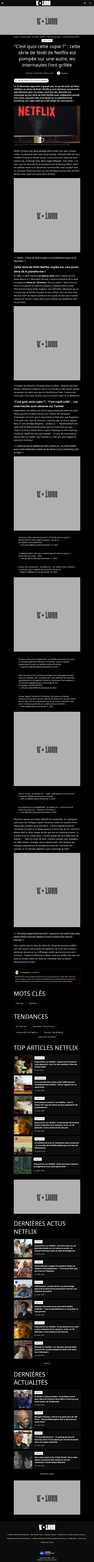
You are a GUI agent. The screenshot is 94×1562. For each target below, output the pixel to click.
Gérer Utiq (82, 1538)
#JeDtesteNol (27, 553)
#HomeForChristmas (54, 553)
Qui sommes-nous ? (37, 1535)
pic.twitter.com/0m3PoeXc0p (48, 664)
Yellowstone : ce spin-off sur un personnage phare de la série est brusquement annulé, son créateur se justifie (56, 1289)
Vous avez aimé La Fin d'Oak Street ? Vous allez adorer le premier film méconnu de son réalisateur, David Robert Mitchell (56, 1460)
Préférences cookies (47, 1542)
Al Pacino (21, 1026)
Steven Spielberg (53, 1032)
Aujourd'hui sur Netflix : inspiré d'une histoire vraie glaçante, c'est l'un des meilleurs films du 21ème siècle (56, 1064)
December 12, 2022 (49, 545)
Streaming (35, 37)
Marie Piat (26, 972)
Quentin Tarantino (43, 1026)
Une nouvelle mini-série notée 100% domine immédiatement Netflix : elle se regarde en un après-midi (55, 1084)
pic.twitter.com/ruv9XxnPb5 (30, 542)
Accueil (16, 37)
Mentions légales (50, 1535)
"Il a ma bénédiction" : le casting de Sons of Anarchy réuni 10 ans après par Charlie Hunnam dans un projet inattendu (57, 1439)
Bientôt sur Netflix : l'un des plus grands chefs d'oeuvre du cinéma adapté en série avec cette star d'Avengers (56, 1349)
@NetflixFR (40, 807)
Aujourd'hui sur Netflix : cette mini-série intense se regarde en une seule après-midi (56, 1165)
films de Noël (39, 151)
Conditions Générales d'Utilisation (18, 1535)
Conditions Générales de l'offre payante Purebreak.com (49, 1538)
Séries (19, 1003)
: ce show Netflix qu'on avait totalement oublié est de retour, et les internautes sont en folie (46, 449)
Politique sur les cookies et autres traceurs (71, 1535)
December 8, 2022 (49, 688)
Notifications (73, 1538)
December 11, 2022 (49, 558)
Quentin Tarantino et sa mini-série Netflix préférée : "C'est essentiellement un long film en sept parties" (56, 1309)
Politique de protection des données (18, 1538)
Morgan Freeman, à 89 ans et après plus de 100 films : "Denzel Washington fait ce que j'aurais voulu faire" (56, 1419)
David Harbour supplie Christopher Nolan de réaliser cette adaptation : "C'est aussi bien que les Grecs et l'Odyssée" (56, 1268)
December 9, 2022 (50, 667)
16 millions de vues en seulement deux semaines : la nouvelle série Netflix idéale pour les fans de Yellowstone (57, 1145)
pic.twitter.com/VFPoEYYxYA (30, 685)
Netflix (42, 37)
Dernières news (25, 37)
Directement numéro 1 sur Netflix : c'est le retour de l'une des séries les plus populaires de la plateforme (56, 1105)
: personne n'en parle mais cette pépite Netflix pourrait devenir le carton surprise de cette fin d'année (47, 936)
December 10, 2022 (49, 572)
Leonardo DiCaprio (27, 1032)
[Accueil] (43, 3)
